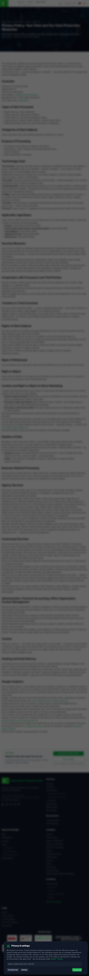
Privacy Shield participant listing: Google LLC (50, 701)
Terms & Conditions (10, 922)
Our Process (51, 810)
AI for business (8, 848)
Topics (4, 844)
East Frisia (51, 890)
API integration (52, 823)
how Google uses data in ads (34, 726)
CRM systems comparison (57, 794)
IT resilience (51, 800)
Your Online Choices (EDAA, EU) (15, 427)
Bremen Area (52, 887)
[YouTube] (14, 804)
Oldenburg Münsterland (56, 894)
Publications (7, 837)
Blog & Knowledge (10, 830)
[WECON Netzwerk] (43, 938)
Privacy (60, 959)
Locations (51, 879)
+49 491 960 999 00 (11, 800)
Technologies (51, 804)
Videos (49, 864)
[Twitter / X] (11, 804)
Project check (52, 837)
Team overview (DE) (54, 844)
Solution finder (52, 870)
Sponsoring (51, 867)
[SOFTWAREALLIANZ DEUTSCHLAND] (68, 938)
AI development (52, 820)
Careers (49, 834)
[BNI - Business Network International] (12, 938)
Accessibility (7, 926)
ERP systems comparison (56, 797)
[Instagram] (18, 804)
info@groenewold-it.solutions (26, 95)
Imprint (4, 912)
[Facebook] (7, 804)
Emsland (51, 897)
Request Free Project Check (68, 753)
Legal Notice (23, 100)
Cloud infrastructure (10, 851)
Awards (49, 850)
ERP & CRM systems (10, 855)
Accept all (77, 970)
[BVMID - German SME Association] (26, 938)
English (30, 2)
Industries (50, 787)
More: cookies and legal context (21, 964)
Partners (49, 860)
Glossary (5, 841)
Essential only (13, 970)
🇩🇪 (79, 3)
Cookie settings (8, 919)
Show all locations (53, 902)
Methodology (51, 807)
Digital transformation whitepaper (60, 874)
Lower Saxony (52, 883)
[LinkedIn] (3, 804)
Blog (3, 834)
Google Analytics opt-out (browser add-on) (20, 720)
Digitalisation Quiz (53, 854)
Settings (24, 970)
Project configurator (54, 841)
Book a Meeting (68, 759)
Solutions (50, 784)
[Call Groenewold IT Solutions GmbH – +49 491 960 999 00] (60, 3)
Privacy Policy (7, 916)
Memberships (51, 857)
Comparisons (51, 790)
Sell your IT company (55, 847)
